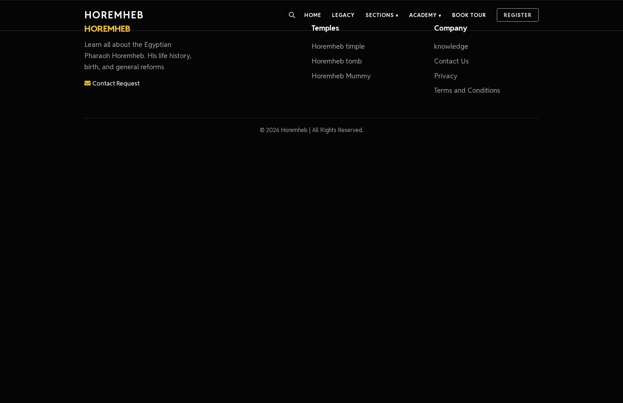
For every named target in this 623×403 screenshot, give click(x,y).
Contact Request (115, 83)
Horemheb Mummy (341, 75)
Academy (425, 15)
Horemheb (114, 15)
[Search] (292, 15)
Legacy (343, 15)
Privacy (445, 75)
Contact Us (451, 61)
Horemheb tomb (337, 61)
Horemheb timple (338, 46)
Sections (382, 15)
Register (518, 15)
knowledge (451, 46)
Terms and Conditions (467, 90)
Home (312, 15)
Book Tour (469, 15)
